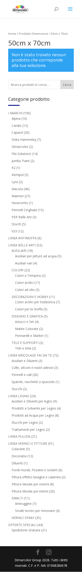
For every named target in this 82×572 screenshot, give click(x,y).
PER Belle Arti (22, 217)
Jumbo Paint (21, 161)
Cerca (67, 84)
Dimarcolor (20, 146)
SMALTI (17, 498)
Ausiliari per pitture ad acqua (36, 256)
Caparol (17, 132)
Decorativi (19, 456)
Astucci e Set (24, 321)
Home (12, 34)
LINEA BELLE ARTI (22, 245)
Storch (16, 224)
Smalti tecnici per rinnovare (35, 510)
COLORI (17, 270)
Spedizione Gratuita (26, 530)
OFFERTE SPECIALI (22, 525)
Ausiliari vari (23, 263)
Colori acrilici (24, 282)
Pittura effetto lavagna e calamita (36, 477)
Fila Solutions (21, 154)
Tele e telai (23, 348)
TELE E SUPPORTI (25, 343)
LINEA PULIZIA (19, 436)
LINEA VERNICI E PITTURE (27, 443)
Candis (16, 125)
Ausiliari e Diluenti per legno (32, 401)
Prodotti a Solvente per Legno (34, 408)
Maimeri (18, 196)
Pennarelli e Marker (29, 335)
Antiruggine (23, 503)
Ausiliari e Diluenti (25, 361)
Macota (17, 189)
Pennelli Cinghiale (24, 210)
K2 (13, 167)
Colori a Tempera (28, 275)
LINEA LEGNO (18, 396)
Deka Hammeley (24, 139)
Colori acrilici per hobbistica (35, 302)
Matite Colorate (26, 329)
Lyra (15, 182)
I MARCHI (15, 113)
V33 (14, 231)
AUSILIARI (19, 250)
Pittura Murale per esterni (30, 484)
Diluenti (17, 463)
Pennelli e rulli (22, 374)
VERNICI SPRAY (23, 518)
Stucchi (17, 389)
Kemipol (18, 175)
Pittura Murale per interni (30, 491)
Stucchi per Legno (25, 422)
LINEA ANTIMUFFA (22, 238)
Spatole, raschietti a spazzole (33, 382)
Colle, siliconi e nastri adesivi (32, 367)
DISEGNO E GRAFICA (27, 316)
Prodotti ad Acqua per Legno (33, 415)
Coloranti (18, 449)
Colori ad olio (25, 289)
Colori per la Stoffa (29, 309)
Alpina (16, 118)
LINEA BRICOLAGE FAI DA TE (30, 355)
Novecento (20, 203)
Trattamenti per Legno (28, 429)
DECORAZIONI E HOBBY (30, 297)
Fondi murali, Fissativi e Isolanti (35, 470)
